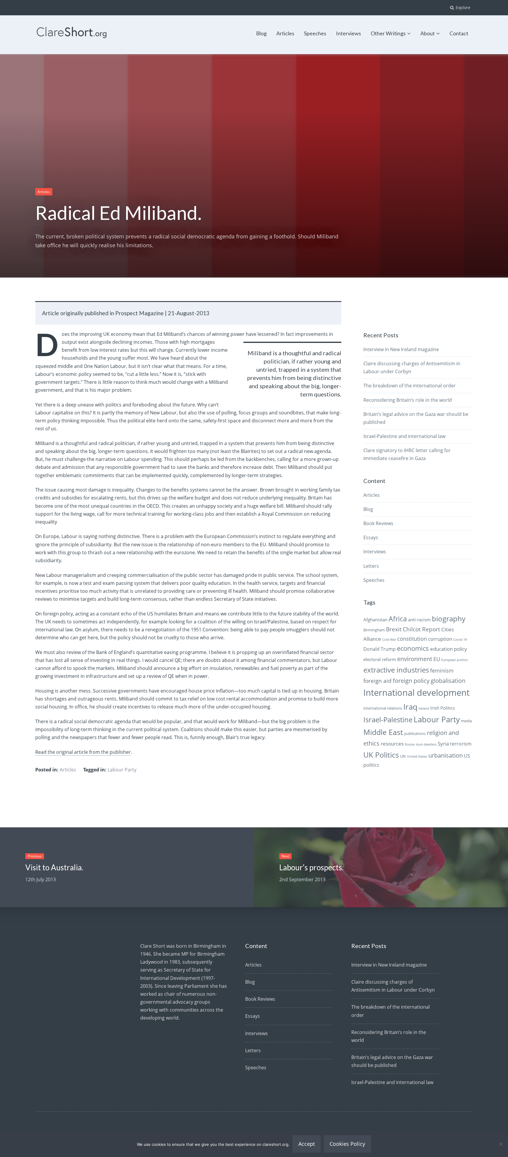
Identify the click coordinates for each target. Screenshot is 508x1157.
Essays (370, 537)
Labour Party (122, 769)
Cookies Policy (347, 1143)
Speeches (315, 33)
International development (416, 692)
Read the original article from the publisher (83, 752)
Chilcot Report (421, 629)
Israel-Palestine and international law (404, 436)
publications (415, 733)
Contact (458, 33)
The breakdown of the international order (409, 385)
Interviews (348, 33)
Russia (410, 744)
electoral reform (379, 659)
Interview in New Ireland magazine (401, 349)
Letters (371, 566)
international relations (382, 708)
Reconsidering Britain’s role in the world (407, 400)
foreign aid (377, 681)
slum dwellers (426, 744)
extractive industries (396, 670)
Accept (306, 1143)
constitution (412, 638)
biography (448, 618)
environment (414, 659)
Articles (285, 33)
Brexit (394, 629)
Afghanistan (375, 620)
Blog (261, 33)
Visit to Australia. (54, 867)
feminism (442, 670)
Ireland (424, 708)
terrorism (461, 744)
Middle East (383, 732)
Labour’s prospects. (311, 867)
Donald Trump (379, 649)
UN (403, 756)
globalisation (448, 681)
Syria (443, 743)
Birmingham (374, 630)
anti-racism (419, 620)
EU (436, 659)
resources (392, 743)
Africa (398, 618)
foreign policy (411, 681)
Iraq (410, 706)
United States (417, 756)
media (466, 720)
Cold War (389, 640)
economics (413, 648)
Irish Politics (442, 708)
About (427, 33)
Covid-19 (460, 640)
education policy (448, 648)
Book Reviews (378, 523)
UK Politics (381, 755)
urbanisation (445, 755)
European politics (454, 660)
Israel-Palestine (387, 719)
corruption (440, 638)
